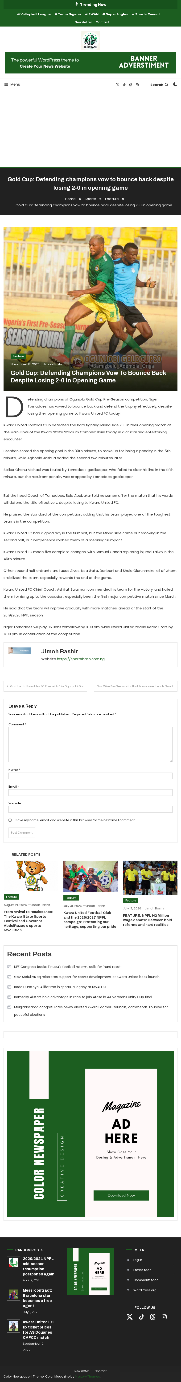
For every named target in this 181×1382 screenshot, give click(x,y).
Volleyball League (36, 14)
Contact (102, 22)
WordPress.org (144, 1290)
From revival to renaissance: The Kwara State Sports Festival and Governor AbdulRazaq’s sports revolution (28, 921)
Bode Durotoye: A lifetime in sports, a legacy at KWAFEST (60, 987)
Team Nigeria (69, 14)
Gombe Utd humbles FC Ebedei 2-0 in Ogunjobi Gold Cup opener (48, 686)
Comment (17, 724)
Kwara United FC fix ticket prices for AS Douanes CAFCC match (38, 1330)
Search (156, 84)
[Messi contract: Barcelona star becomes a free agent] (13, 1294)
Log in (137, 1260)
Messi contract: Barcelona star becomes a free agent (37, 1298)
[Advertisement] (90, 132)
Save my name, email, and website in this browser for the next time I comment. (75, 820)
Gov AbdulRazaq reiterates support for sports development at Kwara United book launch (87, 976)
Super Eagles (117, 14)
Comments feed (146, 1280)
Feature (18, 356)
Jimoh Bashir (53, 364)
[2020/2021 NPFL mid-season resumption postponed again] (13, 1262)
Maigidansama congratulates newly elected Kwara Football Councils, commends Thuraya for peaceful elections (91, 1011)
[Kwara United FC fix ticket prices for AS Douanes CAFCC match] (13, 1326)
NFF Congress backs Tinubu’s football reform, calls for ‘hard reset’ (67, 966)
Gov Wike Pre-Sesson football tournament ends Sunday (137, 686)
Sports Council (147, 14)
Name (14, 769)
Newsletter (83, 22)
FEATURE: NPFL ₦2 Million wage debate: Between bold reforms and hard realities (147, 920)
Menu (15, 84)
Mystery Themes (87, 1376)
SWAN (93, 14)
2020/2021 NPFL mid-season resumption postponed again (38, 1266)
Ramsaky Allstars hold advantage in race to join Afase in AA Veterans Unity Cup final (83, 997)
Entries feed (142, 1270)
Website (14, 803)
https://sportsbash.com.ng (81, 658)
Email (13, 786)
